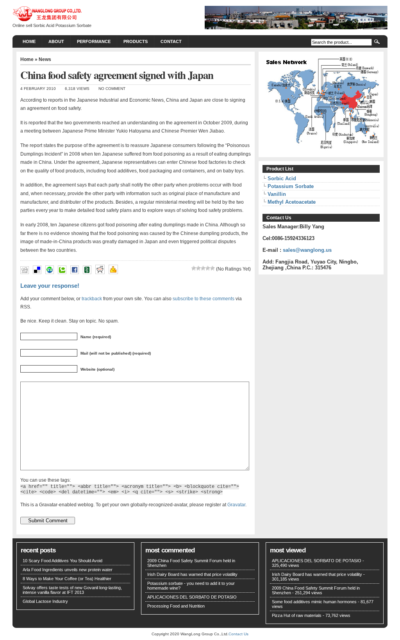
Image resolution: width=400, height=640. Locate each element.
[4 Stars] (207, 268)
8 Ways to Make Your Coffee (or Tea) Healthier (67, 578)
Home (29, 41)
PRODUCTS (135, 41)
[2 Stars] (198, 268)
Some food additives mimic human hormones (314, 601)
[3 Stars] (203, 268)
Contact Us (238, 634)
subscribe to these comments (203, 298)
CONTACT (171, 41)
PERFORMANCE (94, 41)
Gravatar (236, 504)
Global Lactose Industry (45, 601)
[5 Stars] (212, 268)
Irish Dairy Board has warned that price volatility (192, 574)
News (45, 59)
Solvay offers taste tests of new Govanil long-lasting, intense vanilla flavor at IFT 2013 (72, 590)
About (56, 41)
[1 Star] (193, 268)
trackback (92, 298)
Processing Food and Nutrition (176, 606)
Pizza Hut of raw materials (296, 615)
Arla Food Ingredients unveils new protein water (67, 569)
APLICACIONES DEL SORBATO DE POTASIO (192, 597)
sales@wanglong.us (307, 250)
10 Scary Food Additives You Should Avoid (62, 560)
